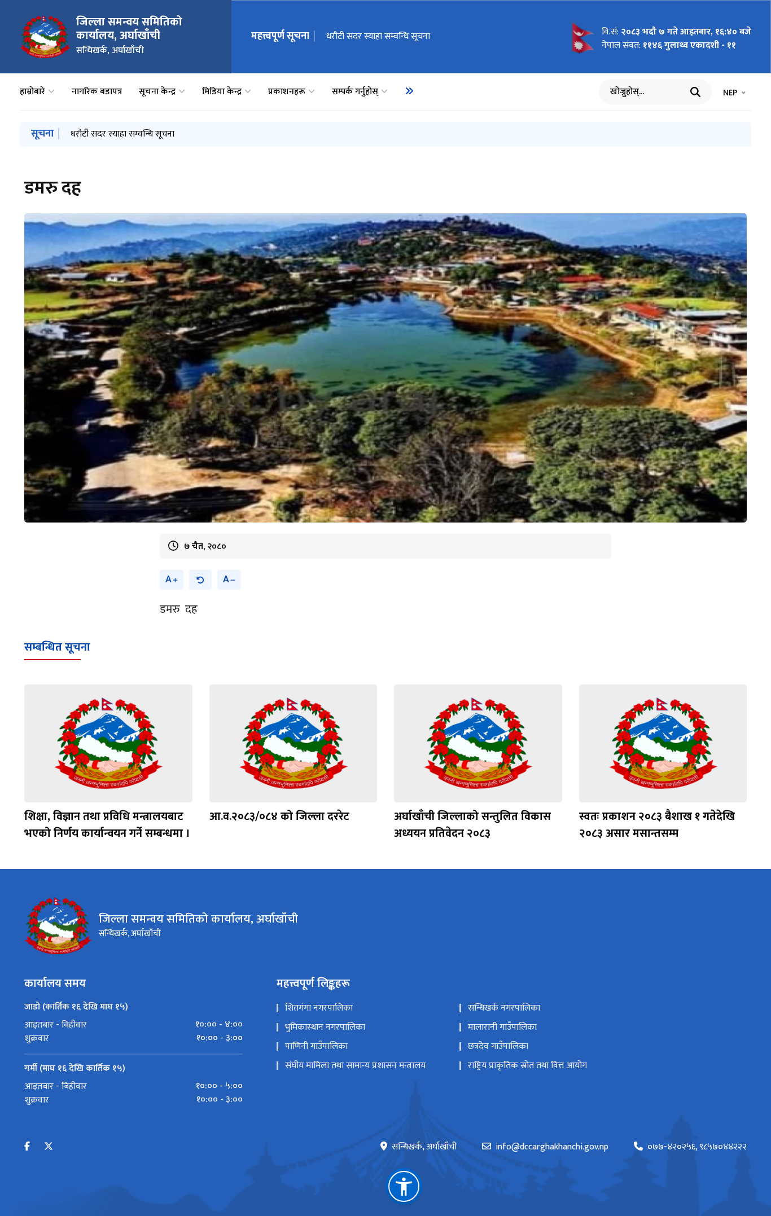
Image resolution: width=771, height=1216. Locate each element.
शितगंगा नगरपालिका (319, 1008)
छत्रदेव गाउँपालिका (498, 1046)
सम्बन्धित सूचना (57, 647)
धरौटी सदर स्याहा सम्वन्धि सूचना (378, 36)
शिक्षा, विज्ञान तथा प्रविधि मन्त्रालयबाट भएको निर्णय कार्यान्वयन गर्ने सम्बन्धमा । (107, 825)
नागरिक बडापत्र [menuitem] (97, 92)
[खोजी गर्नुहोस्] (695, 92)
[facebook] (27, 1146)
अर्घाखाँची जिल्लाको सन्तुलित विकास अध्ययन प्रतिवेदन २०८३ (472, 825)
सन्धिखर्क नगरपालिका (504, 1008)
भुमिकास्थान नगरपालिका (325, 1027)
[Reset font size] (200, 580)
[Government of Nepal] (45, 36)
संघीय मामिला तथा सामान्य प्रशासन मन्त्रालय (355, 1065)
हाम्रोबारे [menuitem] (32, 92)
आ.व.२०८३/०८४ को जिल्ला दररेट (279, 816)
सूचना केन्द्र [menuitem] (157, 92)
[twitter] (48, 1146)
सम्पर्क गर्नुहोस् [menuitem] (355, 92)
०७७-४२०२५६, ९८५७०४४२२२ (697, 1147)
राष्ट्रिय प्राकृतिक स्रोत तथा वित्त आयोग (527, 1065)
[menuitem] (409, 90)
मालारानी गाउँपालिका (502, 1027)
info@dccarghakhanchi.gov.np (552, 1147)
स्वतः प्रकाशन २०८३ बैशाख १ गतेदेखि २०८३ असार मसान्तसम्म (657, 825)
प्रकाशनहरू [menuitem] (286, 92)
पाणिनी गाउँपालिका (316, 1046)
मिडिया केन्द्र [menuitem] (222, 92)
